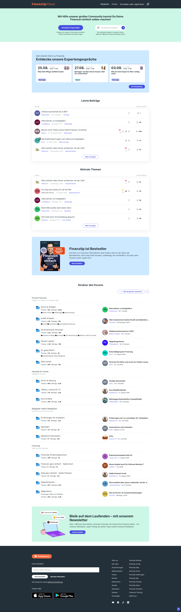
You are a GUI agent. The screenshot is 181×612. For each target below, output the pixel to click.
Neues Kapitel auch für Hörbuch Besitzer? (126, 464)
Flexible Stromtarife (117, 381)
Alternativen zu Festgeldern (53, 121)
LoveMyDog (45, 124)
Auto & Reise (66, 220)
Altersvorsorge (64, 142)
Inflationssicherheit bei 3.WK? (54, 112)
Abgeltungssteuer (116, 341)
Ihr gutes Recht (47, 350)
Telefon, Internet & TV (51, 390)
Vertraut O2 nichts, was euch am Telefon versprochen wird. (129, 362)
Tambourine (45, 211)
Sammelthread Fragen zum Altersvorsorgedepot (62, 139)
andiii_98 (44, 220)
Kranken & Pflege (49, 335)
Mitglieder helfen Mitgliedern (44, 409)
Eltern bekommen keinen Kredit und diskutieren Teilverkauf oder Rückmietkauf (129, 320)
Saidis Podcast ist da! (117, 473)
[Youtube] (113, 602)
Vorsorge (66, 115)
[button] (147, 291)
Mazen (43, 133)
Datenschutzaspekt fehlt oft (120, 455)
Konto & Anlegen (48, 307)
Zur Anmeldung (136, 86)
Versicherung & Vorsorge (52, 330)
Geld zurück (46, 362)
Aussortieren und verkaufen (120, 427)
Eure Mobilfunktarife (117, 390)
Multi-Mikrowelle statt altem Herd (56, 208)
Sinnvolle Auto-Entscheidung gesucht (58, 217)
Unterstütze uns (43, 556)
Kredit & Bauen (47, 318)
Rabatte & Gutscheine (50, 436)
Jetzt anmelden (77, 532)
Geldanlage (68, 124)
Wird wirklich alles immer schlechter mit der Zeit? (63, 148)
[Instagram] (118, 602)
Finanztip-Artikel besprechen (54, 455)
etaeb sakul (45, 115)
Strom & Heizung (48, 380)
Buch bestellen (77, 263)
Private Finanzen (39, 298)
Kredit (45, 324)
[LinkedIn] (128, 602)
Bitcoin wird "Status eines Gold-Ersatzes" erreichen (64, 130)
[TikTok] (123, 602)
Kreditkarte (53, 324)
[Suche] (148, 4)
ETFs (111, 436)
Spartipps (67, 211)
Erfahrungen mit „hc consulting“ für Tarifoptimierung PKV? (129, 418)
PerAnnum (44, 151)
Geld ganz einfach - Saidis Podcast (56, 473)
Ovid (43, 142)
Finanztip (36, 446)
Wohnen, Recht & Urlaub (88, 335)
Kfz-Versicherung (71, 335)
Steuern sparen (47, 341)
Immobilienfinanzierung (67, 324)
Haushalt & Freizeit (40, 371)
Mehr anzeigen (90, 157)
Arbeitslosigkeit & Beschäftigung (54, 356)
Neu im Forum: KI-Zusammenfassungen (125, 493)
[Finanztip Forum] (43, 4)
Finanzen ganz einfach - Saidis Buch (57, 464)
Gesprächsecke (70, 151)
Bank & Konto (47, 312)
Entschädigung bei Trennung (121, 352)
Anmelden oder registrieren (132, 4)
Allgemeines (46, 491)
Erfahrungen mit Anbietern (53, 418)
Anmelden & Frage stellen (71, 28)
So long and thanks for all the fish (56, 190)
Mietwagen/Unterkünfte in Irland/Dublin (125, 399)
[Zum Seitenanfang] (178, 609)
